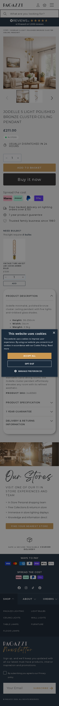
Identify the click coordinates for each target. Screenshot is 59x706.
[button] (29, 371)
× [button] (54, 333)
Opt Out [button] (29, 363)
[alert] (29, 353)
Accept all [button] (29, 355)
